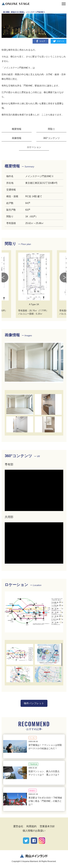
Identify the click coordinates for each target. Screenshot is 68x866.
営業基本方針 (47, 826)
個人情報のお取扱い (34, 830)
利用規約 (31, 826)
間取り (51, 129)
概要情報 (16, 129)
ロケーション (34, 147)
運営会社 (18, 826)
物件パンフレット (34, 703)
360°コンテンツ (51, 138)
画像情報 (16, 138)
